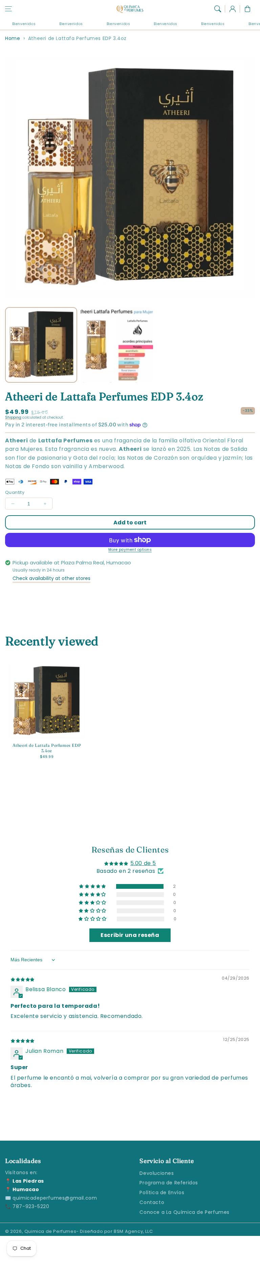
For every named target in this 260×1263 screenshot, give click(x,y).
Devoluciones (156, 1173)
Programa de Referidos (168, 1182)
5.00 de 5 (143, 863)
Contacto (151, 1202)
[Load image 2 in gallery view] (117, 345)
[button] (8, 8)
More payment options (130, 549)
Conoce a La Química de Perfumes (184, 1212)
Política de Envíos (161, 1192)
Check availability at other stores (51, 578)
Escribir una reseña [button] (130, 935)
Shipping (13, 417)
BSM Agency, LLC (133, 1231)
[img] (22, 979)
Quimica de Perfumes (50, 1231)
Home (12, 38)
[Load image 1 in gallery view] (41, 345)
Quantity (14, 492)
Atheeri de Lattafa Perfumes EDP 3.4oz (77, 38)
